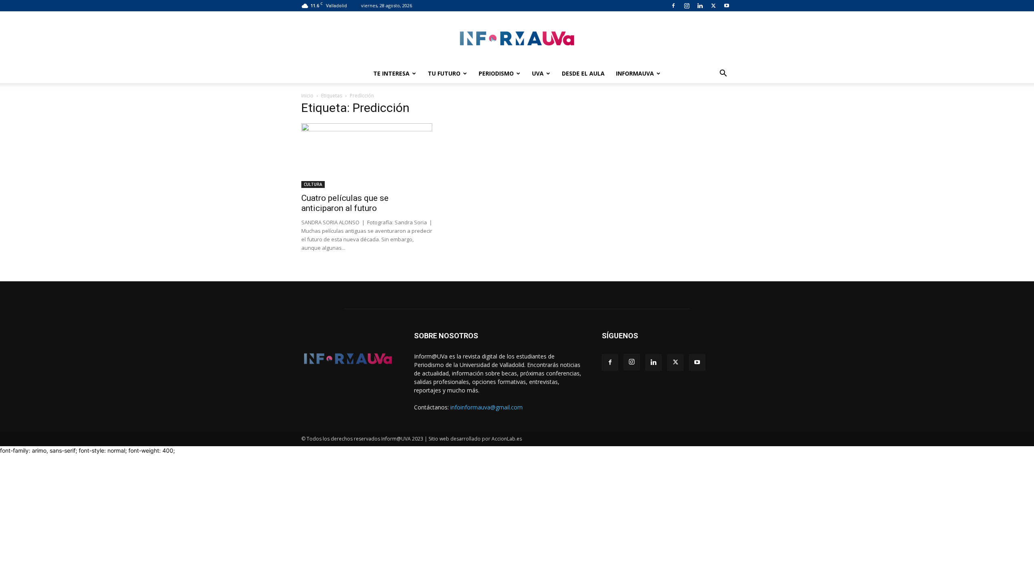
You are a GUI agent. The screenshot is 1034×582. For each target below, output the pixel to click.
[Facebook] (673, 5)
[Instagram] (687, 5)
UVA (538, 73)
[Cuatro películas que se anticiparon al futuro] (366, 155)
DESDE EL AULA (583, 73)
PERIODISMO (496, 73)
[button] (723, 74)
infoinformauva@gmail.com (486, 407)
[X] (713, 5)
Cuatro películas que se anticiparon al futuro (345, 203)
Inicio (307, 95)
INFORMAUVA (635, 73)
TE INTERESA (391, 73)
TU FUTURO (444, 73)
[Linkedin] (700, 5)
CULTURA (313, 184)
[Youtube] (727, 5)
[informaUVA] (517, 38)
